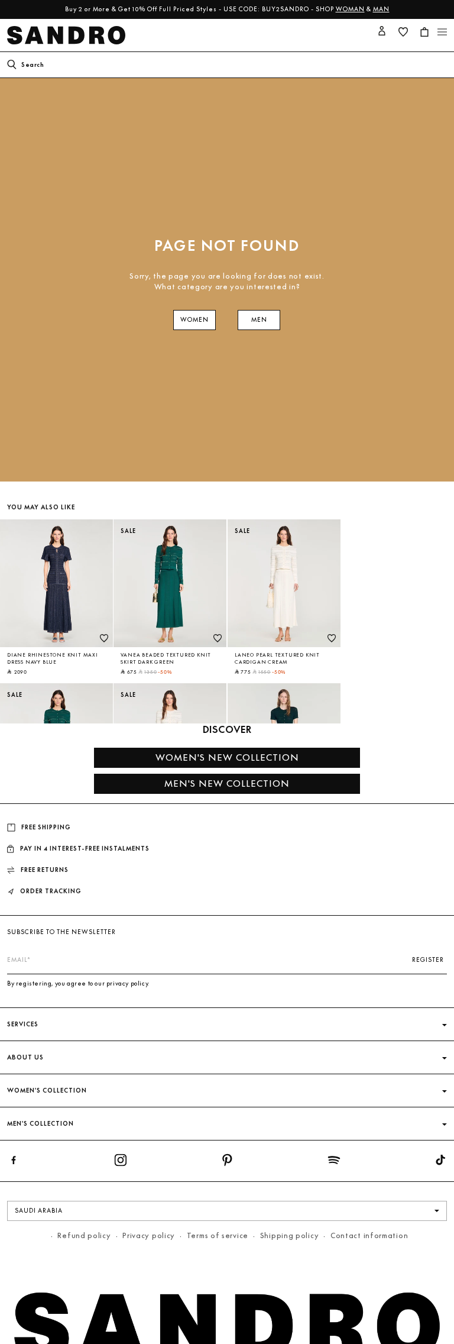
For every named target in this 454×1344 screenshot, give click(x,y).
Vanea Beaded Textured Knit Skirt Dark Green (166, 658)
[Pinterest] (227, 1162)
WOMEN (194, 320)
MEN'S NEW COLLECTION (227, 783)
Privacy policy (148, 1235)
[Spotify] (333, 1162)
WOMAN (350, 9)
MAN (381, 9)
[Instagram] (120, 1162)
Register (428, 960)
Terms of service (217, 1235)
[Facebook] (13, 1162)
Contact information (369, 1235)
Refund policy (84, 1235)
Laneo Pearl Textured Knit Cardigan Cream (277, 658)
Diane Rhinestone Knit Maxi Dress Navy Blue (52, 658)
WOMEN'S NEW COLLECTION (227, 757)
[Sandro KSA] (68, 35)
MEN (259, 320)
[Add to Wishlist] (104, 638)
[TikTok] (440, 1162)
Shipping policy (289, 1235)
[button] (424, 32)
